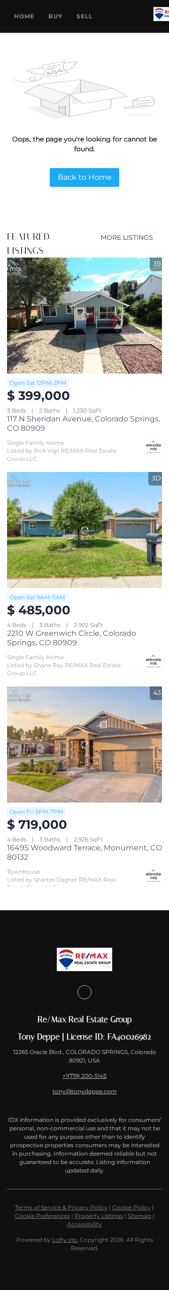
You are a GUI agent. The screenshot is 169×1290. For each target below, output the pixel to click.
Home (24, 16)
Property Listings (99, 1215)
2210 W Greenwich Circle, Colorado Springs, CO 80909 (71, 638)
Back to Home (85, 177)
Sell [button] (84, 16)
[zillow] (84, 992)
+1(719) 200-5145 (84, 1075)
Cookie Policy (131, 1207)
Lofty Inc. (65, 1239)
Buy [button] (55, 16)
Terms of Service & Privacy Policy (61, 1207)
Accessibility (84, 1224)
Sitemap (139, 1215)
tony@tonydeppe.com (85, 1091)
